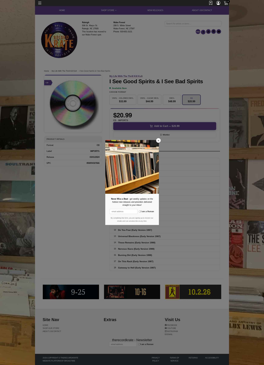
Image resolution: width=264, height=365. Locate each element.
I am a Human (147, 211)
